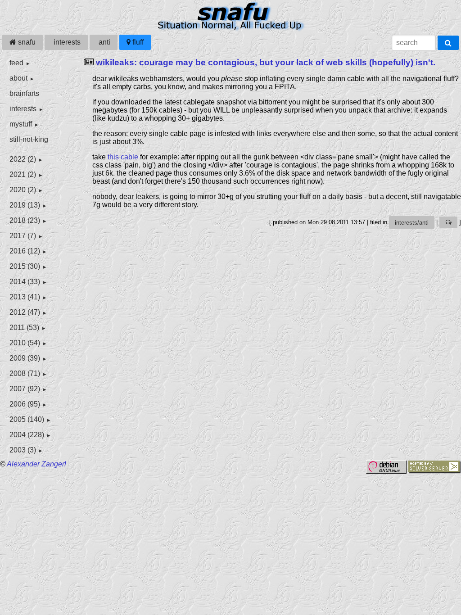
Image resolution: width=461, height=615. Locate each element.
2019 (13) (24, 205)
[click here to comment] (448, 223)
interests (66, 42)
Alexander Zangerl (36, 464)
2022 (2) (22, 159)
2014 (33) (24, 281)
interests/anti (412, 222)
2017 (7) (22, 236)
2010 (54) (24, 343)
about (18, 78)
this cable (123, 157)
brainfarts (24, 93)
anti (103, 42)
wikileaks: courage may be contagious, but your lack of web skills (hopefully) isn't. (265, 62)
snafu (26, 42)
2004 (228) (26, 435)
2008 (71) (24, 373)
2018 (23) (24, 220)
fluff (137, 42)
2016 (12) (24, 251)
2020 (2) (22, 190)
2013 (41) (24, 297)
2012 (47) (24, 312)
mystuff (20, 124)
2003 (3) (22, 450)
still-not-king (28, 139)
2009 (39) (24, 358)
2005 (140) (26, 419)
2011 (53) (24, 327)
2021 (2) (22, 174)
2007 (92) (24, 389)
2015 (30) (24, 266)
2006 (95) (24, 404)
